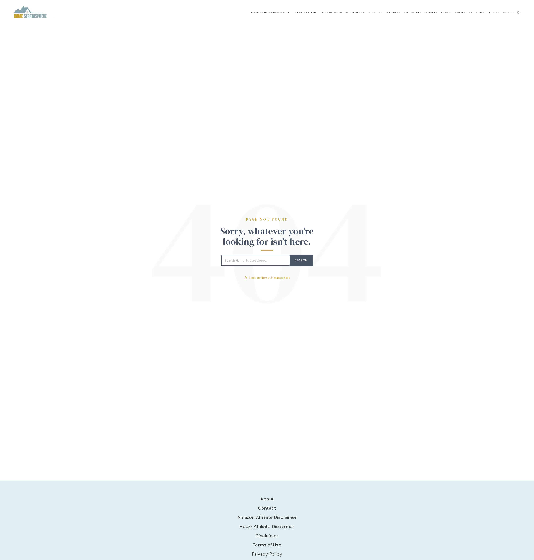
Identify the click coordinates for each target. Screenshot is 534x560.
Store (480, 12)
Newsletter (463, 12)
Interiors (375, 12)
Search (301, 260)
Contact (267, 508)
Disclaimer (267, 536)
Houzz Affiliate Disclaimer (267, 526)
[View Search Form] (518, 12)
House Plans (354, 12)
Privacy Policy (267, 554)
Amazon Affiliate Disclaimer (267, 517)
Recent (508, 12)
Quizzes (493, 12)
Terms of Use (267, 545)
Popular (430, 12)
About (267, 499)
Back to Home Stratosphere (269, 278)
